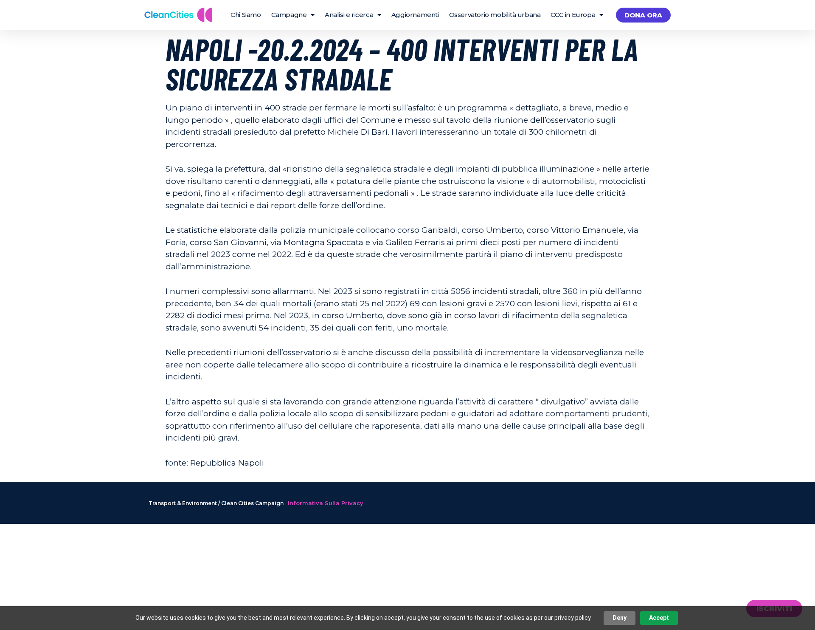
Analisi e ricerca (349, 15)
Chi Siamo (245, 15)
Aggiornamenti (415, 15)
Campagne (289, 15)
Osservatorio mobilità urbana (495, 15)
